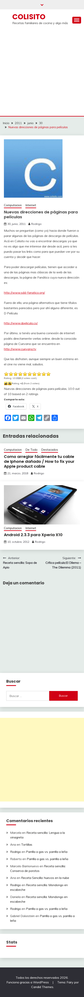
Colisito (29, 17)
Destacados (49, 450)
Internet (30, 205)
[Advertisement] (42, 72)
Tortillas (26, 844)
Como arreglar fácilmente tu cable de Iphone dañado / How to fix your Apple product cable (39, 461)
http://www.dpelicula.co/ (21, 323)
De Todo (31, 450)
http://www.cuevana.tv (20, 349)
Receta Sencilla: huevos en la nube (45, 878)
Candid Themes (42, 987)
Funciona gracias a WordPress (28, 982)
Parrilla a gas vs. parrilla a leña (46, 852)
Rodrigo (36, 224)
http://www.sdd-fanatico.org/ (24, 293)
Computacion (13, 205)
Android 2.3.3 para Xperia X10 (33, 535)
